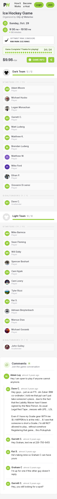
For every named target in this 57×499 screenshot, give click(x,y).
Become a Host (27, 5)
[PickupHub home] (7, 5)
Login (39, 4)
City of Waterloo (25, 17)
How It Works (17, 5)
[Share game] (51, 60)
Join (50, 4)
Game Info (39, 59)
